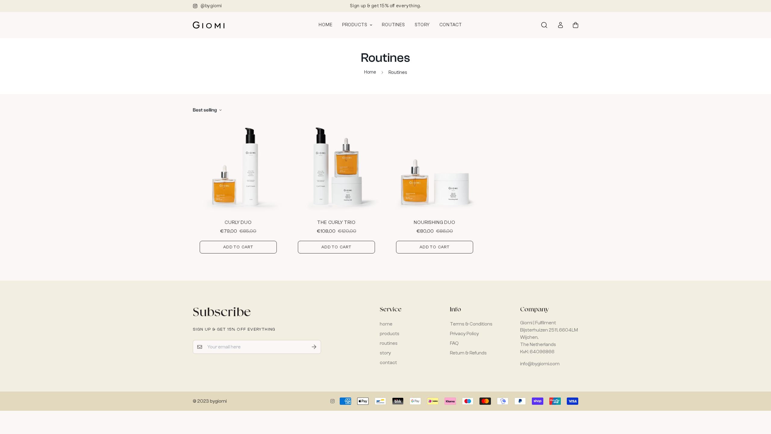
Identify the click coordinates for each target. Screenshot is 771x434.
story (422, 24)
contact (450, 24)
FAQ (454, 343)
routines (393, 24)
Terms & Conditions (471, 324)
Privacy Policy (464, 333)
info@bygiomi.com (540, 363)
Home (370, 72)
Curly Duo (238, 222)
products (354, 24)
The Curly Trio (336, 222)
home (325, 24)
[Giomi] (208, 25)
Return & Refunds (468, 353)
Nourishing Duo (434, 222)
